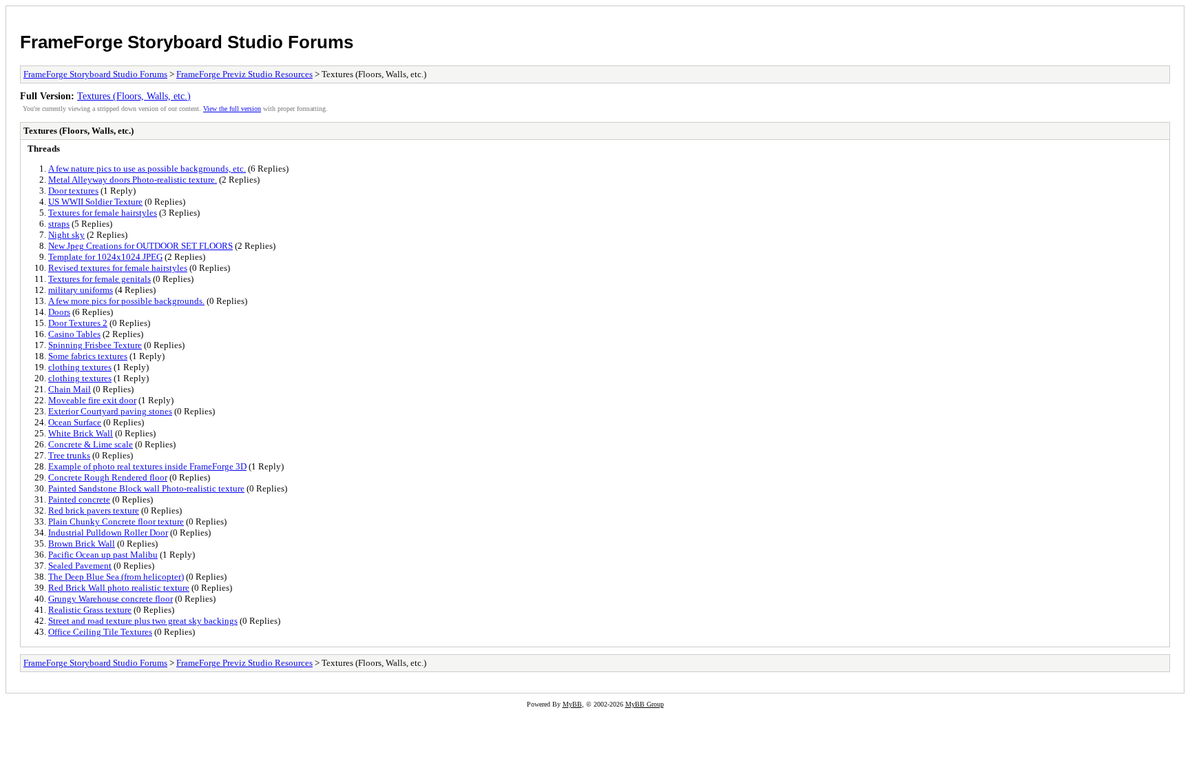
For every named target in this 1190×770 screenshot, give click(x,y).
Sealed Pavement (80, 565)
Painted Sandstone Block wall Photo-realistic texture (146, 488)
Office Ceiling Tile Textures (100, 632)
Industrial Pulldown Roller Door (108, 532)
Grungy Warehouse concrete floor (110, 599)
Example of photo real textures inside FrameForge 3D (147, 466)
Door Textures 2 (77, 323)
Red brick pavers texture (93, 510)
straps (59, 224)
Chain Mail (69, 389)
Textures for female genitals (99, 279)
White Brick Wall (80, 433)
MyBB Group (644, 704)
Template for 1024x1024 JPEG (105, 257)
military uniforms (80, 290)
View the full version (232, 108)
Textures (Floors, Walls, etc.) (134, 95)
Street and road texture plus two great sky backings (143, 621)
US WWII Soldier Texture (95, 201)
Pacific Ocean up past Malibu (103, 554)
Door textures (73, 190)
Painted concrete (79, 499)
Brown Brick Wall (81, 543)
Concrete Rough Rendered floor (107, 477)
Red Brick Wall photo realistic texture (118, 587)
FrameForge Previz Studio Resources (244, 74)
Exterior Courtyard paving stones (110, 411)
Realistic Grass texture (90, 610)
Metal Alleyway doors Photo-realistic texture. (132, 179)
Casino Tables (74, 334)
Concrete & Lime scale (90, 444)
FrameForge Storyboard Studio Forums (186, 42)
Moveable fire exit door (92, 400)
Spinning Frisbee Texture (95, 345)
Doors (59, 312)
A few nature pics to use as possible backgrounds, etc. (147, 168)
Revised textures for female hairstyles (117, 268)
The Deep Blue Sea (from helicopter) (116, 576)
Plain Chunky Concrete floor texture (116, 521)
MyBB (572, 704)
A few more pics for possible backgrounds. (126, 301)
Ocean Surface (74, 422)
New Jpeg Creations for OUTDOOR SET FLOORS (140, 246)
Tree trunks (69, 455)
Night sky (66, 235)
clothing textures (80, 367)
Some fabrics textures (87, 356)
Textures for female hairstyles (102, 212)
